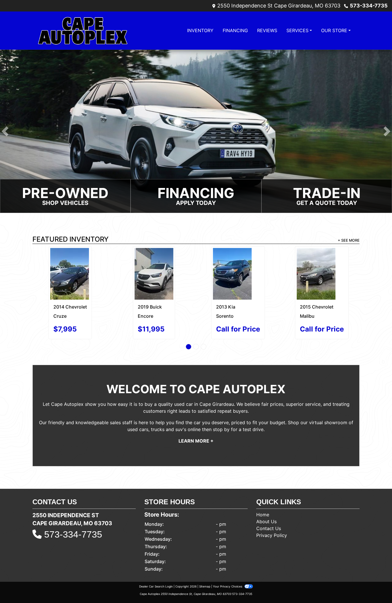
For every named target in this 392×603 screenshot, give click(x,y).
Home (262, 496)
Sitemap (204, 568)
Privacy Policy (271, 517)
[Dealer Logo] (83, 30)
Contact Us (268, 510)
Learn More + (196, 423)
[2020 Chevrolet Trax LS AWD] (238, 263)
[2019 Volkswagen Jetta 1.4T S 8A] (70, 265)
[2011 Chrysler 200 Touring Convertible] (321, 262)
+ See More (349, 240)
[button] (5, 131)
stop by (221, 411)
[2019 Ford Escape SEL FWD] (154, 261)
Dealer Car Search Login (156, 568)
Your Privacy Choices (228, 568)
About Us (266, 503)
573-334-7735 (369, 6)
